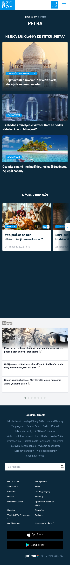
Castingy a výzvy (42, 491)
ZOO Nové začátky (45, 431)
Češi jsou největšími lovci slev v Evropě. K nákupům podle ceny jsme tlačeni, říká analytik (33, 366)
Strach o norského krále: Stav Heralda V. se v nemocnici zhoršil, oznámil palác (33, 382)
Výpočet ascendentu (49, 445)
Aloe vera (58, 441)
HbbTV (10, 496)
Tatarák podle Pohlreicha (36, 441)
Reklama (11, 491)
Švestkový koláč (35, 455)
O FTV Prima (13, 481)
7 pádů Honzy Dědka (37, 436)
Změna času (33, 426)
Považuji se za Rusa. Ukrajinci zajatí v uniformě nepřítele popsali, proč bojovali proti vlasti (33, 350)
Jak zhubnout (14, 421)
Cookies (11, 510)
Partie (45, 426)
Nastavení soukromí (44, 523)
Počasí (55, 426)
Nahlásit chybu (14, 523)
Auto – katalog (15, 436)
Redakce (39, 515)
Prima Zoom (30, 17)
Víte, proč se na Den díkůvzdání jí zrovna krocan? (24, 237)
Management (41, 481)
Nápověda (39, 510)
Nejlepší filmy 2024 (34, 421)
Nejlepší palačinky (47, 450)
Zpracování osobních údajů (44, 503)
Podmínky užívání (15, 501)
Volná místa (12, 486)
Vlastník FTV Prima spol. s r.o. (18, 517)
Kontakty (39, 496)
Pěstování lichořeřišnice (23, 445)
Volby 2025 (57, 436)
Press (37, 486)
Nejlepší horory (55, 421)
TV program (17, 426)
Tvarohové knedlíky (24, 450)
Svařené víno (14, 441)
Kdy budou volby (24, 431)
